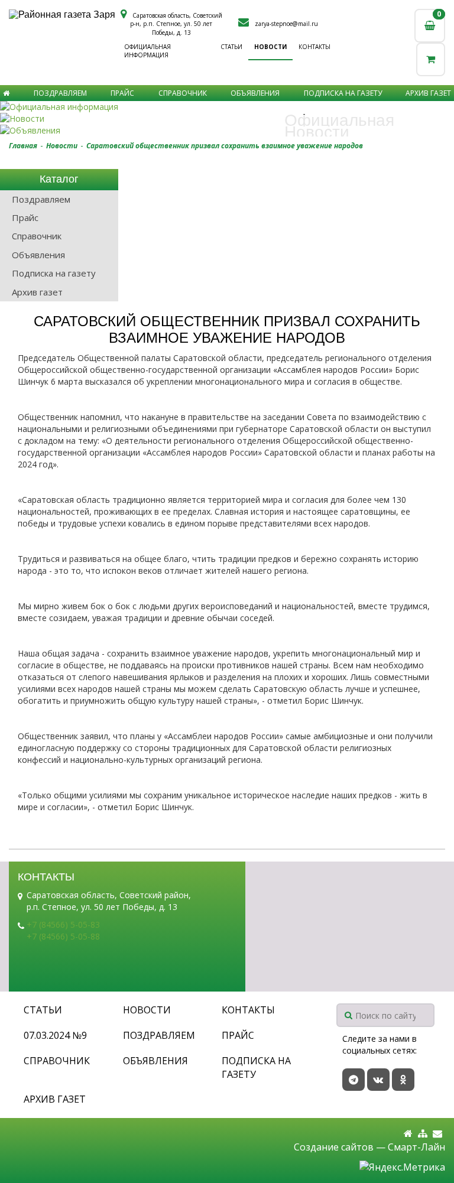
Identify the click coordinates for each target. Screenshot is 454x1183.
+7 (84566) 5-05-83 (63, 924)
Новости (270, 47)
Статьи (231, 47)
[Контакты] (437, 1133)
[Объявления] (227, 130)
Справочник (182, 93)
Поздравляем (60, 93)
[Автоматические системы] (63, 14)
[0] (430, 59)
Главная (23, 146)
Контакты (314, 47)
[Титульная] (408, 1133)
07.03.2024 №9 (55, 1035)
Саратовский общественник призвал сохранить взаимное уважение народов (224, 146)
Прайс (122, 93)
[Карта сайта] (422, 1133)
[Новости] (227, 119)
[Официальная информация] (227, 107)
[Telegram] (353, 1079)
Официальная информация (147, 51)
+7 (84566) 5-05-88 (63, 936)
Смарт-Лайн (416, 1146)
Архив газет (428, 93)
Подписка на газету (343, 93)
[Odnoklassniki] (403, 1079)
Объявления (255, 93)
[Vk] (378, 1079)
